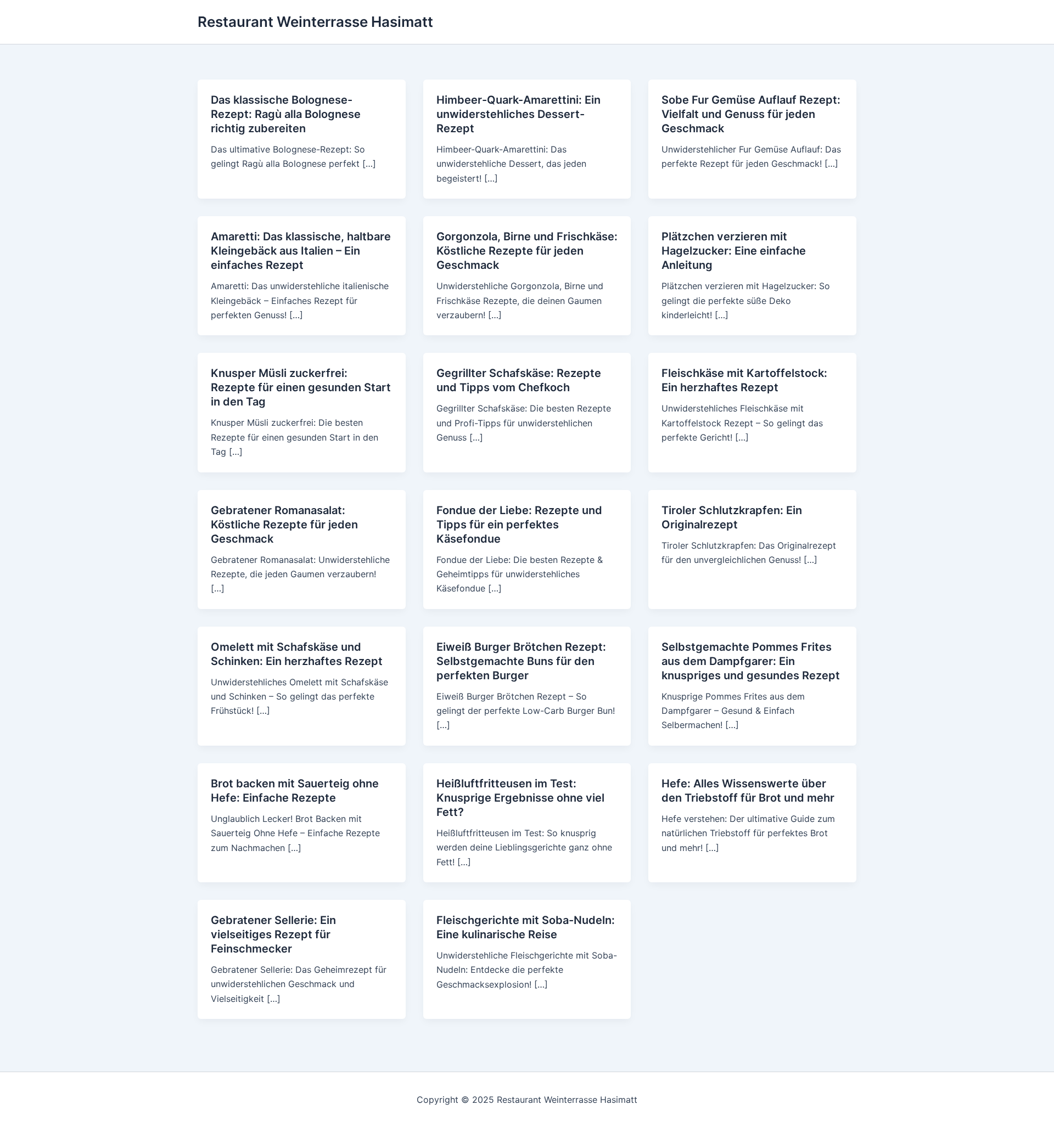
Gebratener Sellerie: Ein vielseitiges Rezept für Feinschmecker (273, 934)
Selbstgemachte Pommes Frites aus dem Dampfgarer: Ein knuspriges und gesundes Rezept (750, 661)
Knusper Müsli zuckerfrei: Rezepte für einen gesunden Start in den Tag (301, 387)
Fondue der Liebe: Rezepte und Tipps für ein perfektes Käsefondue (519, 524)
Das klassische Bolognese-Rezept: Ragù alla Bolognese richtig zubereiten (286, 114)
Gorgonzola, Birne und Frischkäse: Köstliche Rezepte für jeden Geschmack (527, 251)
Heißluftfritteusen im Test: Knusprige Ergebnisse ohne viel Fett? (520, 798)
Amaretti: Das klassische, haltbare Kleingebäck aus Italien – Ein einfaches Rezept (301, 251)
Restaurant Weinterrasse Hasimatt (315, 21)
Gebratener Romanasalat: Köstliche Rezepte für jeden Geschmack (284, 524)
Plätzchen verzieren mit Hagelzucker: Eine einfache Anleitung (733, 251)
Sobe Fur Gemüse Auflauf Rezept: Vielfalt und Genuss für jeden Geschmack (750, 114)
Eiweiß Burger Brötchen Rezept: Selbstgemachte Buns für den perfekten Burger (521, 661)
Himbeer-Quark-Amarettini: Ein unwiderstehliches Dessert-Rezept (518, 114)
